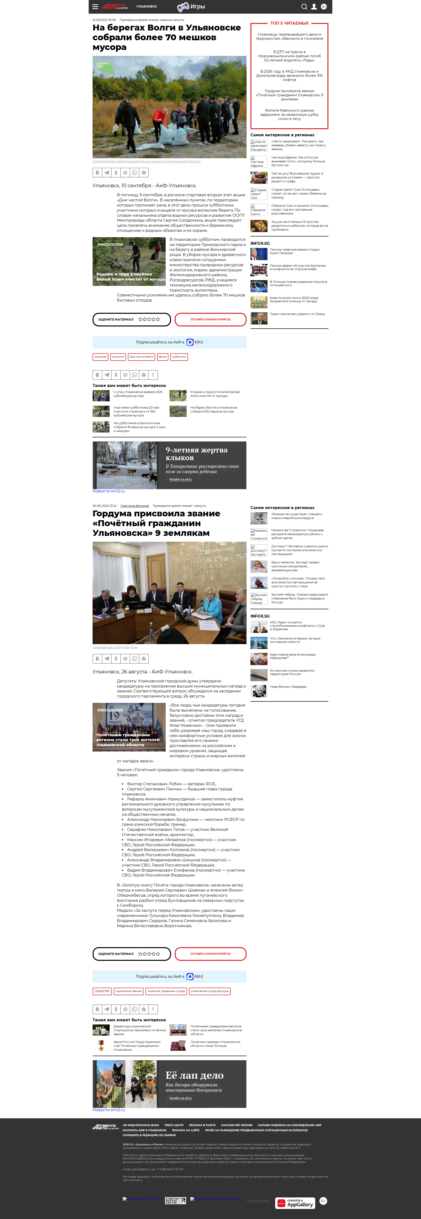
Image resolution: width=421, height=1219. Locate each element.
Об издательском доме (141, 1125)
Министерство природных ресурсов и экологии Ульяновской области (147, 161)
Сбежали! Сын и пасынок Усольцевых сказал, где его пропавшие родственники (299, 209)
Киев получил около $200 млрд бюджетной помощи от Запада (294, 299)
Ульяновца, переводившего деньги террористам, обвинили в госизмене (289, 36)
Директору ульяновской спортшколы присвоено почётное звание (140, 1030)
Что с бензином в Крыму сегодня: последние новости (295, 640)
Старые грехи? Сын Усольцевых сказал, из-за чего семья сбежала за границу (298, 193)
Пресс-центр (174, 1125)
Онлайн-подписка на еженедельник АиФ (289, 1125)
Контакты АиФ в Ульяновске (144, 1130)
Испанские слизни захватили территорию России (292, 672)
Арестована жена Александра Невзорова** (293, 656)
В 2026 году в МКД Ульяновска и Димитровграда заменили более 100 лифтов (289, 75)
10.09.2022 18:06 (104, 20)
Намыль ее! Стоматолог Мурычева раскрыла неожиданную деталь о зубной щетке (297, 534)
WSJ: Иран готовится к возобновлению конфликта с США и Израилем (297, 626)
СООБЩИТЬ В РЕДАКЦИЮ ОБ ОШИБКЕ (149, 1135)
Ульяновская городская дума (115, 647)
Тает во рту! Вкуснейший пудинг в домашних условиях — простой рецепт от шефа (297, 177)
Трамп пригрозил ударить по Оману (297, 314)
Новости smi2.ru (109, 491)
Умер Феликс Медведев (288, 686)
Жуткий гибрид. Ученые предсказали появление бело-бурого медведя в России (299, 598)
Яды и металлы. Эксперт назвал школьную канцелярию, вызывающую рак (295, 566)
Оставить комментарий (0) (211, 319)
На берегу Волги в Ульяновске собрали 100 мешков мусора (214, 409)
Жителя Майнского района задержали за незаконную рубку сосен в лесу (289, 114)
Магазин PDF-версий (236, 1125)
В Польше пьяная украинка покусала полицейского (298, 283)
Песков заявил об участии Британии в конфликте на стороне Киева (298, 267)
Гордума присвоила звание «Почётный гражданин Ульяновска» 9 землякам (289, 95)
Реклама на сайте (186, 1130)
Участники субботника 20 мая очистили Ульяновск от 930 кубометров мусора (136, 411)
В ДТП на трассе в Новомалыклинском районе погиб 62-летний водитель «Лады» (289, 56)
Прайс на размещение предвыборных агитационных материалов (256, 1130)
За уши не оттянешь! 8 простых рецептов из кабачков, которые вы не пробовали (299, 225)
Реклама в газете (202, 1125)
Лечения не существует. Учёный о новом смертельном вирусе (296, 516)
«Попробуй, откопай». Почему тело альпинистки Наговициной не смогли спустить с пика (298, 582)
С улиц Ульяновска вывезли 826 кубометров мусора (138, 394)
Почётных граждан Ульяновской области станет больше (215, 1044)
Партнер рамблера (258, 1200)
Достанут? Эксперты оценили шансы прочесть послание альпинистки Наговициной (299, 550)
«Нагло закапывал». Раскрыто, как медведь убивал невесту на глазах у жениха (298, 145)
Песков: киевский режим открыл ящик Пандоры (295, 251)
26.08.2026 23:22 (105, 506)
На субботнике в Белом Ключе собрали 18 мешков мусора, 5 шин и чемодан (139, 427)
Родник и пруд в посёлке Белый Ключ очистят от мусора (215, 394)
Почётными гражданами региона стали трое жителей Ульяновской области (216, 1030)
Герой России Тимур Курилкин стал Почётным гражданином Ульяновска (137, 1046)
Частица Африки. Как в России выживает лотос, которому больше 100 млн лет (298, 161)
